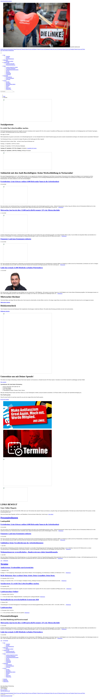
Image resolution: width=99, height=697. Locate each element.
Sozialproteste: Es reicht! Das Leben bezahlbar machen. (20, 583)
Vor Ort (7, 70)
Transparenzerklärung (10, 64)
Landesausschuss (6, 607)
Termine (7, 57)
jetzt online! (50, 514)
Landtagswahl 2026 (10, 63)
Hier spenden (3, 382)
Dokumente (8, 73)
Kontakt (7, 81)
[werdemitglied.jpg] (27, 428)
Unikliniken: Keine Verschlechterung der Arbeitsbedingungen (22, 543)
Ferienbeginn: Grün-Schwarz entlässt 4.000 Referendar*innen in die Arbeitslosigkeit (30, 181)
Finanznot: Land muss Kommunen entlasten (16, 239)
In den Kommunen (10, 78)
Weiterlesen (60, 207)
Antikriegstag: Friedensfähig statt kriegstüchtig (17, 567)
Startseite (5, 679)
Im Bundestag (9, 77)
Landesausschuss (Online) (9, 591)
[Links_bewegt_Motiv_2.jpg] (15, 501)
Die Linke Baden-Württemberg (7, 50)
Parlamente (5, 75)
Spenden (8, 85)
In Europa (8, 79)
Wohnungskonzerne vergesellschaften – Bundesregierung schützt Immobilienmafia (29, 552)
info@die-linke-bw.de (5, 690)
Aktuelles (8, 56)
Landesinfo (8, 74)
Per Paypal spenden (5, 399)
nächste (6, 560)
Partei (4, 66)
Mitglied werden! (9, 61)
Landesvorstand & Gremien (12, 67)
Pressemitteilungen (10, 58)
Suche (7, 86)
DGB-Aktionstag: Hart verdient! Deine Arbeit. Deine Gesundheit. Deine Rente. (28, 575)
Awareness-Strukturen (10, 68)
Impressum (8, 87)
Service (4, 80)
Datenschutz (8, 89)
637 (4, 640)
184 (4, 560)
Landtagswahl (6, 62)
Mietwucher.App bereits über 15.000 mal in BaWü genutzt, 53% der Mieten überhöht (30, 210)
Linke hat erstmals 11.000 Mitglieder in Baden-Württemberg (22, 268)
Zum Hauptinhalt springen (6, 1)
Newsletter (8, 83)
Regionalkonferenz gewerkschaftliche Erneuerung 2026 (20, 599)
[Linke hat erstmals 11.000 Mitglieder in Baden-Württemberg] (49, 281)
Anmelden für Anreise (32, 148)
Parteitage (8, 72)
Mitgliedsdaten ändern (10, 84)
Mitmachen (5, 60)
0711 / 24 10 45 (4, 689)
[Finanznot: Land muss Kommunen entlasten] (49, 252)
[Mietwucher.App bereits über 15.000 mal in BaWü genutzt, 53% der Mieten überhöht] (49, 224)
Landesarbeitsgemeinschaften (12, 69)
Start (4, 55)
